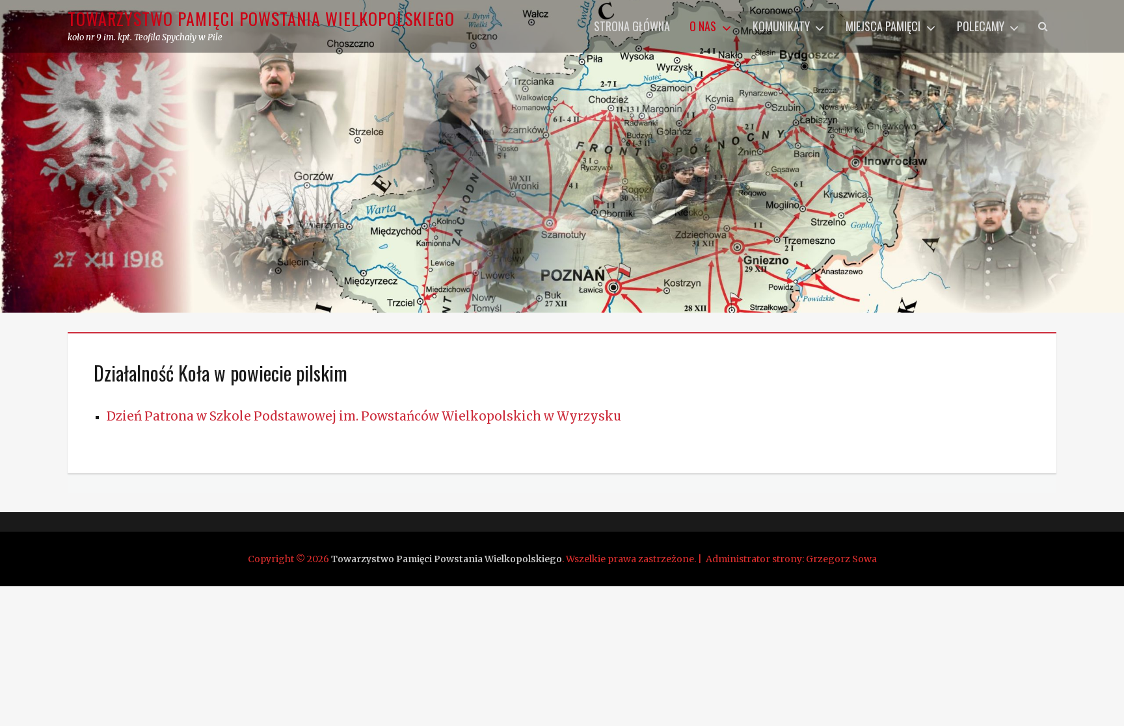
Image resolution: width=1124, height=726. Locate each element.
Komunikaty (781, 26)
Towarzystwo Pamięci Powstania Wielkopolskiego (261, 18)
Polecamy (980, 26)
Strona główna (632, 26)
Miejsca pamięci (883, 26)
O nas (702, 26)
